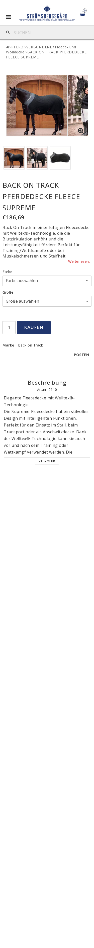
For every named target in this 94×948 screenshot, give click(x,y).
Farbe (8, 271)
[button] (81, 131)
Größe (8, 292)
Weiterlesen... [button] (79, 261)
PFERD (17, 47)
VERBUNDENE (39, 47)
